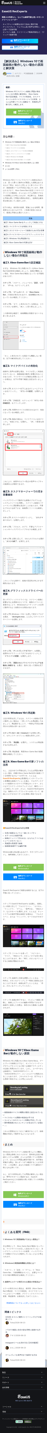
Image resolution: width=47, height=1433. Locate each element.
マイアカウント (40, 1419)
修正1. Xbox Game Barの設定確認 (16, 145)
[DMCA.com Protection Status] (28, 1421)
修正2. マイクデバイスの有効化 (15, 148)
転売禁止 (31, 1419)
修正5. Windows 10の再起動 (14, 157)
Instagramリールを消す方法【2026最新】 (22, 1343)
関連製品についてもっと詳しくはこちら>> (23, 1303)
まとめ (7, 166)
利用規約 (25, 1419)
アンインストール (7, 1419)
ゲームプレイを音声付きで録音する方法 (21, 1355)
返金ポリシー (18, 1419)
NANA (8, 73)
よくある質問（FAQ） (12, 169)
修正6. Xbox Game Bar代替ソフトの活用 (18, 159)
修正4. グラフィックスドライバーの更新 (18, 154)
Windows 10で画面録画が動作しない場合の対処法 (22, 142)
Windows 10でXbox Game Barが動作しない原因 (22, 163)
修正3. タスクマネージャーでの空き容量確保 (19, 151)
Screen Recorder (19, 2)
